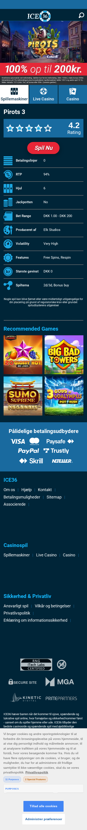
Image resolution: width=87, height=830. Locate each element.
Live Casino (43, 99)
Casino (72, 99)
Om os (9, 490)
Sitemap (54, 497)
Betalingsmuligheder (22, 497)
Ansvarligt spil (16, 606)
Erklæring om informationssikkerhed (35, 620)
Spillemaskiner (14, 99)
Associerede (15, 504)
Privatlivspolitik (17, 613)
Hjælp (26, 490)
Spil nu (43, 148)
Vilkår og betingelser (53, 606)
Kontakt (45, 490)
